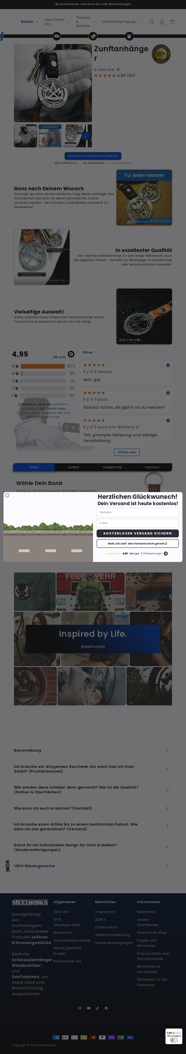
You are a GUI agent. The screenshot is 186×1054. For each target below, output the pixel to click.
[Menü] (180, 1031)
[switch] (174, 1040)
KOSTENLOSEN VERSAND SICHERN (138, 533)
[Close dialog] (7, 495)
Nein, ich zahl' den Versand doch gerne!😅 (137, 543)
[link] (137, 553)
